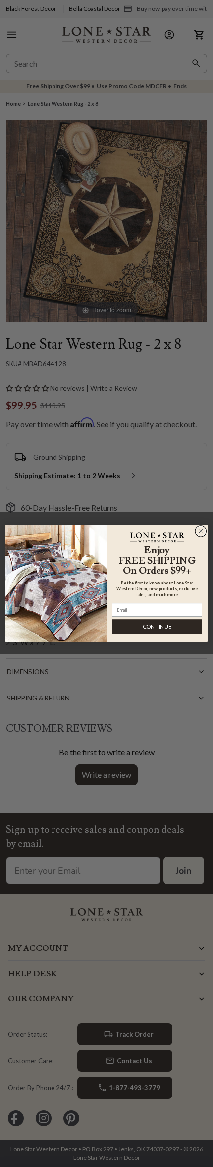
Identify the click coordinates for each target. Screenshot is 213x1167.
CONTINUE (157, 627)
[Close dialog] (201, 531)
